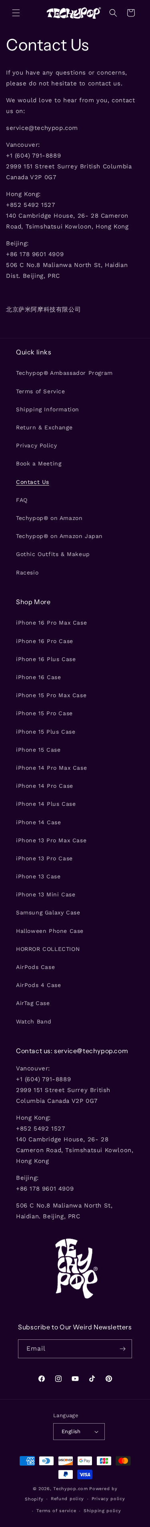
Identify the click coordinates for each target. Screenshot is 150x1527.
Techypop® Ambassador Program (64, 373)
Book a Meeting (38, 463)
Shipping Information (47, 409)
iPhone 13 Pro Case (44, 858)
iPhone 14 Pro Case (44, 786)
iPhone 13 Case (38, 876)
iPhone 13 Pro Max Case (51, 840)
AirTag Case (33, 1003)
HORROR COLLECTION (48, 949)
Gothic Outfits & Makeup (53, 554)
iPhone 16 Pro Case (44, 641)
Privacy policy (108, 1498)
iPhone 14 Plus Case (46, 804)
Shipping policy (102, 1510)
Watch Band (34, 1021)
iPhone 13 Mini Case (45, 894)
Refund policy (67, 1498)
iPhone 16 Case (38, 677)
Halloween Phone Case (50, 931)
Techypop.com (70, 1488)
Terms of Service (40, 391)
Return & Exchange (44, 427)
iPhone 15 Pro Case (44, 713)
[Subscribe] (123, 1348)
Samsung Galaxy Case (48, 912)
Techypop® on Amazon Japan (59, 536)
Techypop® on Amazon (49, 518)
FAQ (22, 500)
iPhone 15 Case (38, 749)
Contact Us (32, 482)
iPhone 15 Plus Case (45, 731)
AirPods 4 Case (38, 985)
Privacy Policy (36, 445)
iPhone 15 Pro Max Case (51, 695)
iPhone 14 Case (38, 822)
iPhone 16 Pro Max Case (51, 622)
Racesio (27, 572)
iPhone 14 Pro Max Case (51, 768)
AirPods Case (35, 967)
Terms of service (56, 1510)
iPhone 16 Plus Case (46, 659)
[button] (16, 13)
